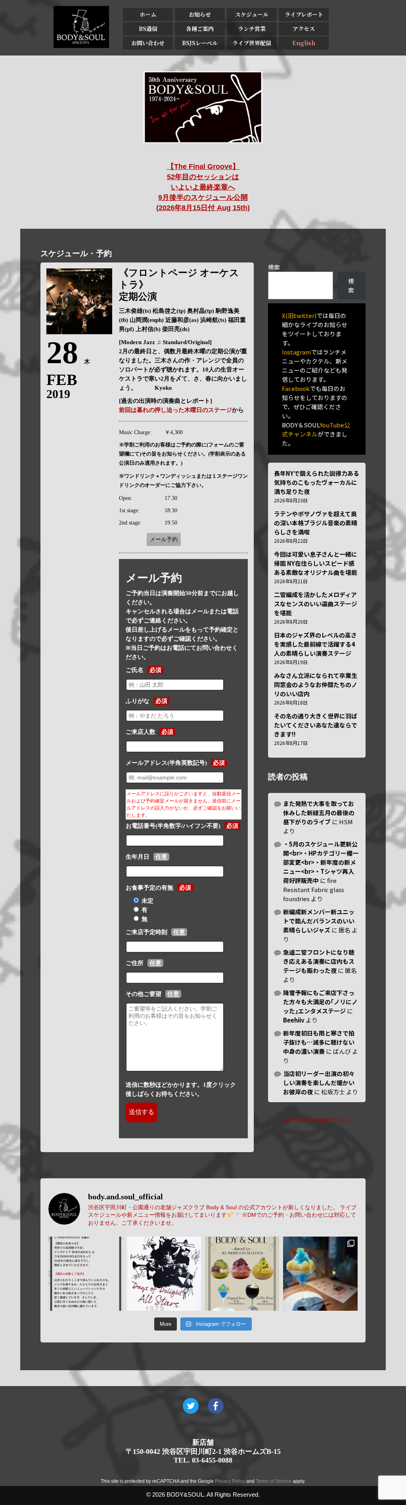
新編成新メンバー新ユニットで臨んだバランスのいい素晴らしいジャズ (318, 921)
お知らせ (200, 14)
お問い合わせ (148, 43)
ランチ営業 (252, 29)
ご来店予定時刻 (146, 932)
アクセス (304, 29)
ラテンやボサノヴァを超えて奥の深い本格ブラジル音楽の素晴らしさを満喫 (315, 522)
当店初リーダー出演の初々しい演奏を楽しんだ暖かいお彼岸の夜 (318, 1082)
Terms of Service (273, 1481)
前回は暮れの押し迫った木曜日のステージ (175, 410)
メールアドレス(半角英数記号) (166, 763)
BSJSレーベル (200, 43)
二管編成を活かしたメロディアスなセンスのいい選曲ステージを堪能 (315, 603)
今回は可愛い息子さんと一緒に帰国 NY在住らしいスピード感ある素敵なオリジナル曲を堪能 (315, 563)
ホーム (148, 14)
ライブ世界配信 (251, 43)
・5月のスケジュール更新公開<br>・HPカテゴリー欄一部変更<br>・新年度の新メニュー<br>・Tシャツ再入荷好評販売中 (320, 862)
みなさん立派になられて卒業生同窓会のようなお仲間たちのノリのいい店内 (315, 684)
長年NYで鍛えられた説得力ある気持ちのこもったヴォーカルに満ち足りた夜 (316, 482)
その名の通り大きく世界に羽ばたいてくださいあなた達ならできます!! (315, 725)
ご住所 (135, 963)
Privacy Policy (230, 1481)
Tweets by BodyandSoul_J (317, 1119)
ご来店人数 (140, 732)
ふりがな (137, 701)
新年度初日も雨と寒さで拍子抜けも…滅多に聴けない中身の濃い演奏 (318, 1042)
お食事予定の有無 (149, 888)
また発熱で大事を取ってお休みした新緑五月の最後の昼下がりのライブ (318, 812)
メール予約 (164, 539)
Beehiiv (293, 1020)
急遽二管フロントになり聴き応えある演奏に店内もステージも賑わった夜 (318, 961)
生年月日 (137, 857)
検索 (274, 267)
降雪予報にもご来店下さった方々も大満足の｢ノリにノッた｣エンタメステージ (320, 1001)
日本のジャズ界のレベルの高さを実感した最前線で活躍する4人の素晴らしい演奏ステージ (315, 644)
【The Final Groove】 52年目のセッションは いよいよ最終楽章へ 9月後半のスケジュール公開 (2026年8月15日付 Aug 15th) (203, 187)
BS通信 (148, 29)
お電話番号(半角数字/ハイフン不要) (173, 826)
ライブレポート (304, 14)
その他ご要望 (143, 994)
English (303, 43)
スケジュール (251, 14)
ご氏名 (135, 670)
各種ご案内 (200, 29)
